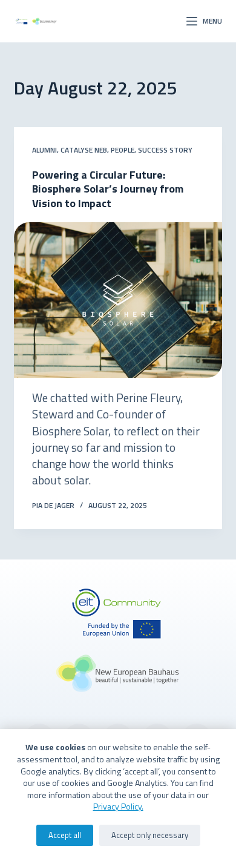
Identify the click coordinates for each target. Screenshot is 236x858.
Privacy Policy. (118, 806)
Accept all (64, 835)
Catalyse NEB (84, 150)
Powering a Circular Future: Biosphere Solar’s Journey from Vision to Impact (107, 189)
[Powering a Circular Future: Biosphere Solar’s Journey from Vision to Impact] (117, 300)
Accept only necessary (149, 835)
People (122, 150)
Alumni (44, 150)
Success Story (165, 150)
